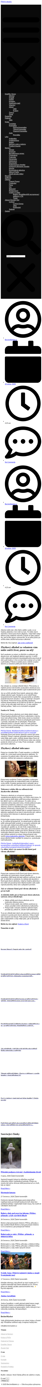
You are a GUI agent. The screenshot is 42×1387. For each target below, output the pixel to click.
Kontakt (3, 1360)
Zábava (7, 179)
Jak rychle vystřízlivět (25, 643)
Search (3, 256)
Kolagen (12, 101)
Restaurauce (13, 191)
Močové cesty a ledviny (17, 144)
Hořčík (11, 99)
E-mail (3, 1378)
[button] (21, 50)
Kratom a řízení (23, 924)
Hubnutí (8, 118)
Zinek (11, 114)
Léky (6, 137)
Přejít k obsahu (6, 2)
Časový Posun (14, 181)
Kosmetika (13, 125)
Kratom (15, 111)
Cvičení (11, 202)
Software (8, 178)
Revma (11, 168)
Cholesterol (13, 155)
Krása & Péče (6, 1337)
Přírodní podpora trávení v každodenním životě (21, 1172)
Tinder (15, 198)
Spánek (12, 209)
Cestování (12, 183)
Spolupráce (5, 1363)
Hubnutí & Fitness (7, 1341)
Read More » (5, 1188)
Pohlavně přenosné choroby (19, 166)
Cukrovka (12, 157)
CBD (15, 109)
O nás (3, 1356)
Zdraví (11, 107)
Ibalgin (11, 142)
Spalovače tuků (14, 103)
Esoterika (8, 116)
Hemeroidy (13, 159)
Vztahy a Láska (14, 192)
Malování (12, 189)
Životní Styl (5, 1348)
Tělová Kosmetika (19, 129)
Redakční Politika (7, 1367)
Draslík (11, 98)
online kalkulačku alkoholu (15, 836)
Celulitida (12, 124)
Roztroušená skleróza (17, 170)
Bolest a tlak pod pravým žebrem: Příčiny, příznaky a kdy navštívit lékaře (18, 1214)
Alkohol (11, 96)
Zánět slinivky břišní (16, 174)
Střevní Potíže (14, 172)
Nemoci (7, 148)
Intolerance (13, 161)
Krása (7, 122)
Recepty (8, 176)
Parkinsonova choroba (17, 165)
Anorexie (12, 152)
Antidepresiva (14, 140)
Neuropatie (13, 163)
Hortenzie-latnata (8, 1192)
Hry (10, 187)
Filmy (11, 185)
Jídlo (10, 120)
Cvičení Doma (18, 204)
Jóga (15, 205)
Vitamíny (12, 105)
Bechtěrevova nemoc (16, 153)
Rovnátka (16, 135)
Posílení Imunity (14, 146)
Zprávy (7, 211)
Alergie (11, 150)
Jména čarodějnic (8, 1296)
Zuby (11, 133)
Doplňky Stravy (10, 94)
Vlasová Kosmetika (20, 131)
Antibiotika (13, 139)
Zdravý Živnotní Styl (12, 200)
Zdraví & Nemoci (7, 1334)
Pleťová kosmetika (20, 127)
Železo (11, 112)
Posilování (17, 207)
